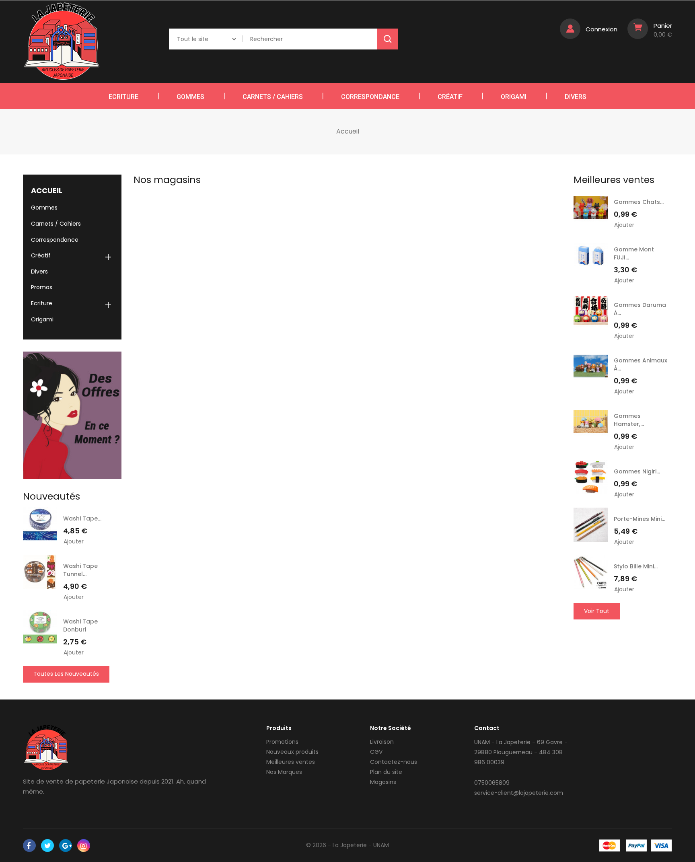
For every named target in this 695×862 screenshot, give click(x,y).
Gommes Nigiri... (637, 471)
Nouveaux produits (292, 752)
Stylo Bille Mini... (636, 566)
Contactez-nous (393, 762)
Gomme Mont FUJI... (634, 253)
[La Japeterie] (46, 747)
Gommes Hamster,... (629, 420)
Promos (41, 287)
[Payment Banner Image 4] (661, 845)
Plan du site (386, 772)
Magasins (383, 782)
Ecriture (123, 97)
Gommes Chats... (639, 202)
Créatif (450, 97)
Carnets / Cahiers (273, 97)
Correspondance (370, 97)
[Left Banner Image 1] (72, 415)
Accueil (46, 190)
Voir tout (596, 611)
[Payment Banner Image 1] (609, 845)
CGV (376, 752)
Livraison (382, 742)
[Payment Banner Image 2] (636, 845)
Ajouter (74, 541)
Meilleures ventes (290, 762)
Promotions (282, 742)
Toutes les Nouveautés (66, 674)
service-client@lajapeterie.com (518, 793)
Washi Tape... (82, 518)
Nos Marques (284, 772)
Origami (513, 97)
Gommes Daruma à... (640, 309)
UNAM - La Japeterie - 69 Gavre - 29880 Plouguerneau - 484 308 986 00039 (521, 752)
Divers (575, 97)
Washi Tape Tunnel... (80, 570)
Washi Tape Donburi (80, 625)
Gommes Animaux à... (640, 364)
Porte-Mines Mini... (639, 519)
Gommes (190, 97)
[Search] (387, 39)
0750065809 (492, 783)
